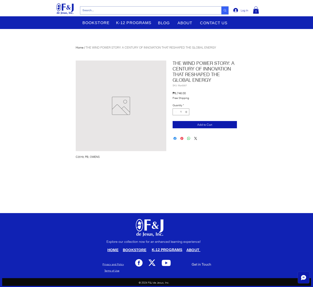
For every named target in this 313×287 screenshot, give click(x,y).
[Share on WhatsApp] (189, 138)
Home (80, 47)
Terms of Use (111, 270)
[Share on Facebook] (175, 138)
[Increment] (186, 112)
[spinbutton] (181, 112)
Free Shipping (181, 98)
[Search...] (224, 10)
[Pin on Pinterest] (182, 138)
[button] (96, 23)
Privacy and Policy (113, 264)
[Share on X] (195, 138)
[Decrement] (175, 112)
